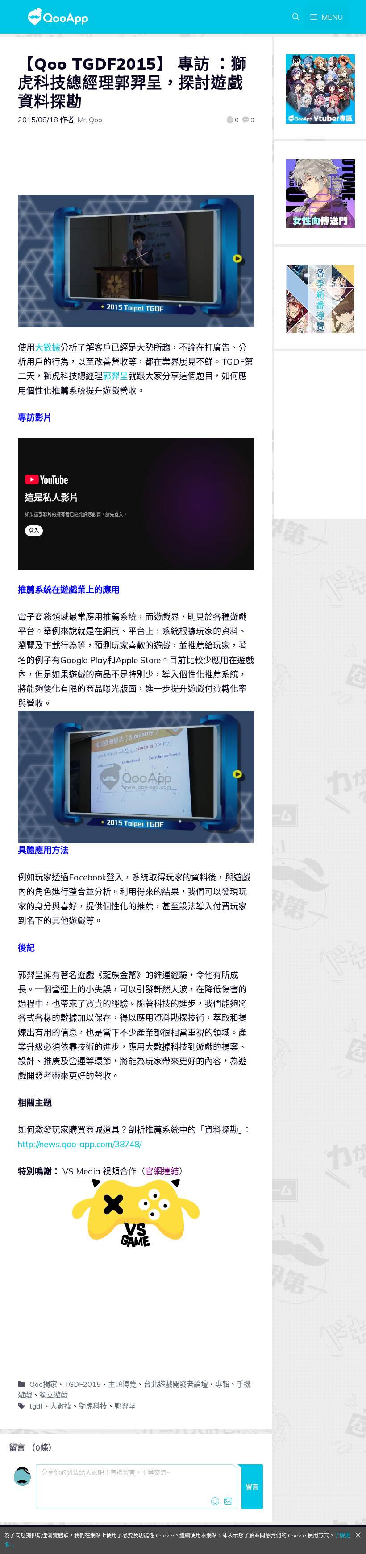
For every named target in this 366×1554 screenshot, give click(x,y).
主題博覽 (122, 1384)
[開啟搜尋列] (296, 17)
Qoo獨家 (43, 1384)
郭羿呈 (115, 376)
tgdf (36, 1405)
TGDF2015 (82, 1384)
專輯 (222, 1384)
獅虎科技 (93, 1405)
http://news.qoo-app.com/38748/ (79, 1144)
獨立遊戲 (53, 1394)
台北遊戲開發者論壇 (176, 1384)
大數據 (47, 347)
